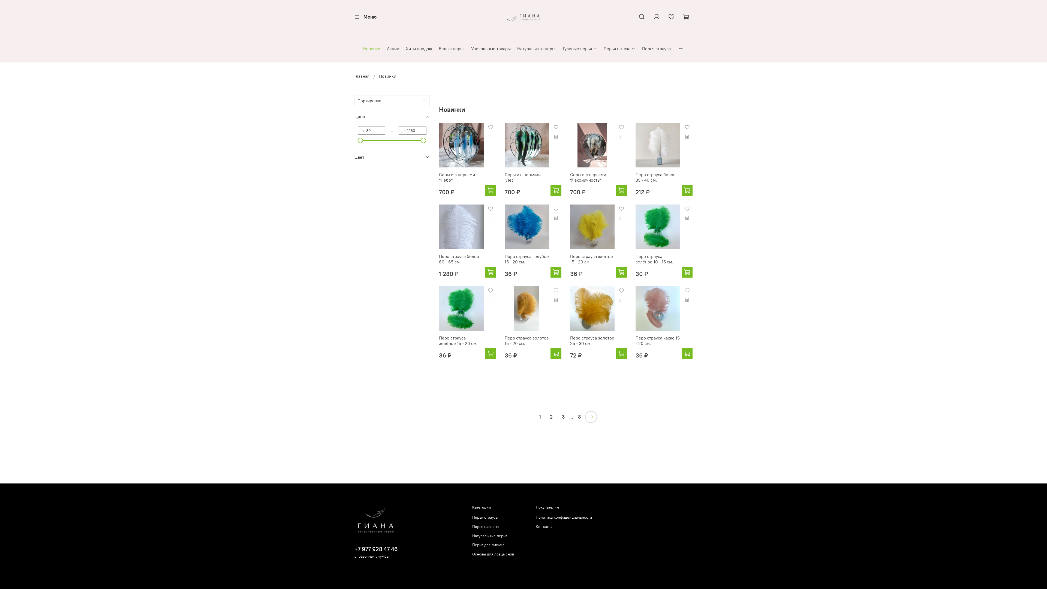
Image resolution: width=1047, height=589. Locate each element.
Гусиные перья (577, 48)
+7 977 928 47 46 (376, 549)
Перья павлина (485, 526)
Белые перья (452, 48)
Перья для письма (488, 544)
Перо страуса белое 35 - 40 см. (656, 177)
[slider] (360, 140)
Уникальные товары (491, 48)
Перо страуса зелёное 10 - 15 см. (654, 259)
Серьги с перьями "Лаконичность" (588, 177)
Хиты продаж (419, 48)
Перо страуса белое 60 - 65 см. (459, 259)
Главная (361, 76)
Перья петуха (617, 48)
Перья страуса (656, 48)
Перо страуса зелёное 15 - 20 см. (458, 340)
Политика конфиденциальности (564, 517)
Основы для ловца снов (493, 554)
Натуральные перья (536, 48)
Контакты (544, 526)
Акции (393, 48)
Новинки (371, 48)
